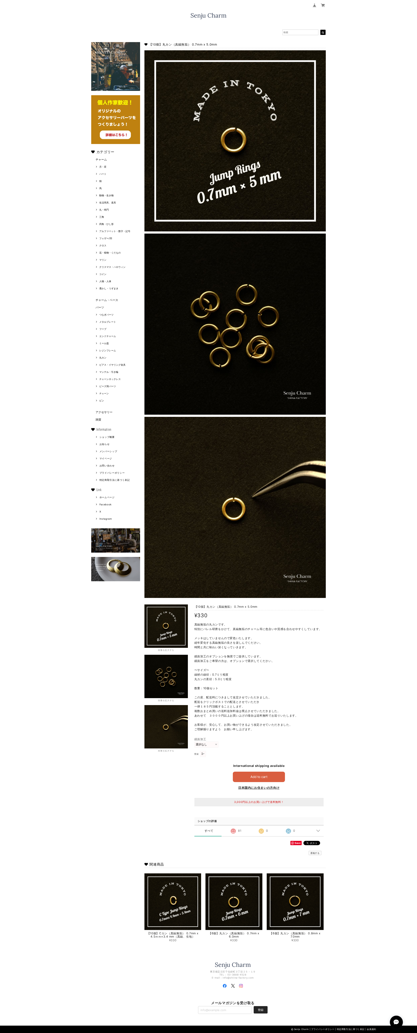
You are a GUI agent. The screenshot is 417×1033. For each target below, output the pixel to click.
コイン (102, 274)
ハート (102, 173)
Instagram (105, 518)
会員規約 (371, 1029)
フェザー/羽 (105, 238)
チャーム (101, 159)
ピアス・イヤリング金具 (112, 364)
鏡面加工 (200, 739)
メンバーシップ (108, 451)
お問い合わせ (107, 465)
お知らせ (104, 444)
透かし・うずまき (108, 288)
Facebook (105, 504)
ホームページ (107, 497)
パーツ (100, 307)
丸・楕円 (104, 209)
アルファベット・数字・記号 (114, 231)
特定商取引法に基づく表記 (114, 479)
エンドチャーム (107, 336)
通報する (315, 853)
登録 (260, 1010)
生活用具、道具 (107, 202)
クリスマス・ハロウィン (112, 266)
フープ (102, 329)
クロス (102, 245)
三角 (101, 216)
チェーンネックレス (110, 379)
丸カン (102, 357)
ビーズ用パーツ (107, 386)
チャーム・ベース (107, 300)
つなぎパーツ (106, 314)
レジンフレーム (107, 350)
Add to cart (258, 777)
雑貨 (98, 419)
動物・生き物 (106, 195)
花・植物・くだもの (110, 252)
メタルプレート (107, 321)
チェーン (104, 393)
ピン (101, 400)
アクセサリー (104, 412)
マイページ (105, 458)
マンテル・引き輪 (108, 371)
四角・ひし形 (106, 224)
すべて (209, 830)
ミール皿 (104, 343)
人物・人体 (105, 281)
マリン (102, 259)
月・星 (102, 166)
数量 (196, 754)
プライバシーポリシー (112, 472)
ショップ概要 (107, 437)
